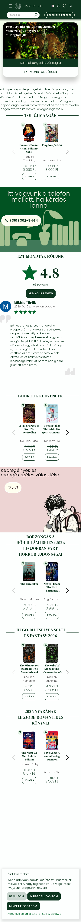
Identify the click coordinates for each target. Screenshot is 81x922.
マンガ (13, 487)
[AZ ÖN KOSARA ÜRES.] (70, 6)
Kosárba (29, 176)
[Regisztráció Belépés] (58, 6)
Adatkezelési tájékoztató (24, 914)
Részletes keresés (59, 14)
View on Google (44, 306)
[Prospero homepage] (18, 6)
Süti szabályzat (52, 914)
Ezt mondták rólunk (40, 72)
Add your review (40, 293)
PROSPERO (33, 6)
